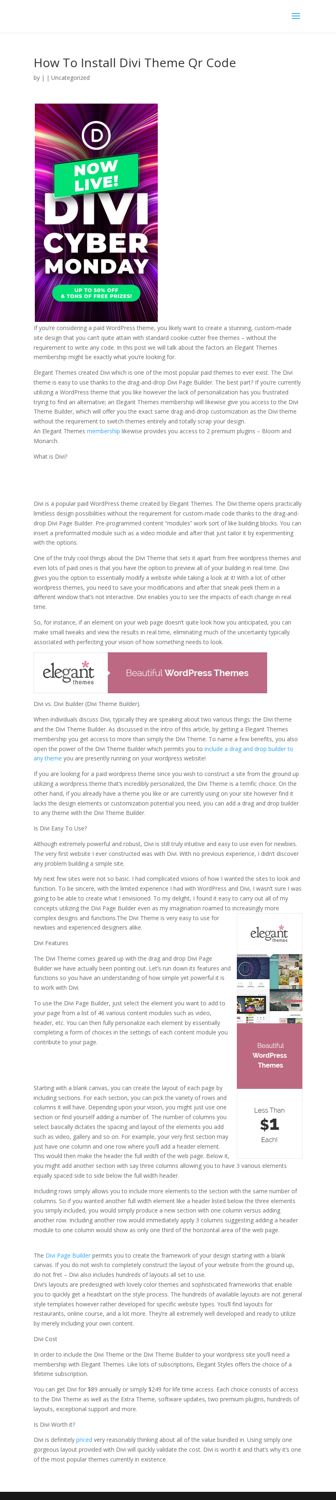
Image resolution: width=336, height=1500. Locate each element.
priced (84, 1439)
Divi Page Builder (68, 1255)
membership (102, 431)
